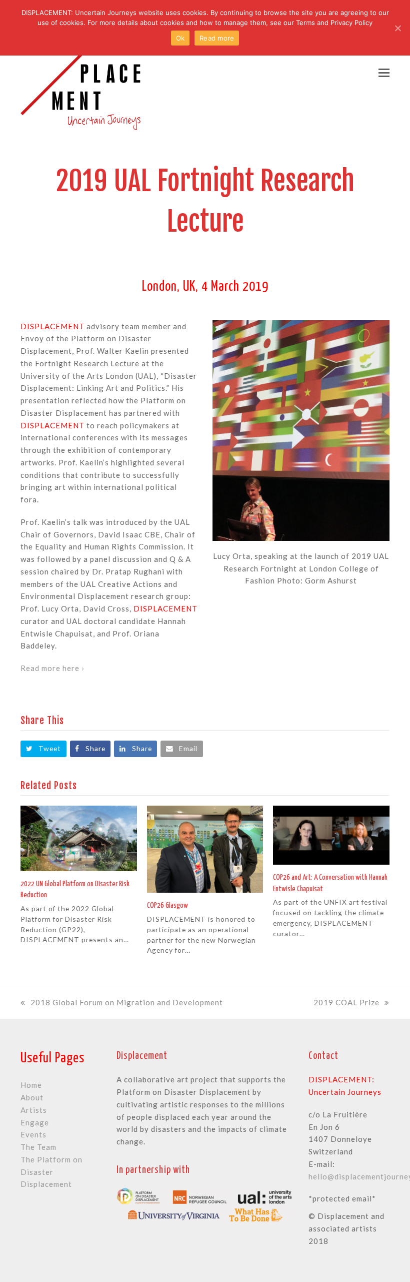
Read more (217, 38)
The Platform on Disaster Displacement (51, 1172)
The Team (38, 1146)
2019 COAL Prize (347, 1002)
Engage (34, 1122)
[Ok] (397, 28)
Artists (33, 1109)
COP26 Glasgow (167, 905)
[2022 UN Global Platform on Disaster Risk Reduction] (78, 837)
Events (33, 1134)
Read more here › (52, 668)
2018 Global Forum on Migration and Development (126, 1002)
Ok (180, 38)
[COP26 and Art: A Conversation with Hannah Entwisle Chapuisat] (331, 834)
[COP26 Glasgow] (205, 848)
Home (31, 1084)
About (32, 1097)
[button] (384, 72)
